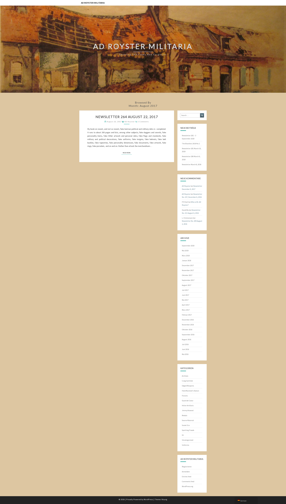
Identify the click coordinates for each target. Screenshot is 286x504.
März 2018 (186, 255)
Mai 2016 (185, 354)
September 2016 (188, 334)
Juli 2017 (185, 290)
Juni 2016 (185, 349)
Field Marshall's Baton (190, 391)
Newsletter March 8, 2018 (191, 164)
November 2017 (188, 270)
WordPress (148, 499)
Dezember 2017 (188, 265)
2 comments (143, 122)
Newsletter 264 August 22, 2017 (127, 117)
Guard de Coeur (187, 400)
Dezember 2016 (188, 320)
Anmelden (186, 471)
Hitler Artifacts (188, 405)
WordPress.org (187, 486)
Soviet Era (186, 425)
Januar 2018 (186, 260)
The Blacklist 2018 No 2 (191, 143)
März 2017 (186, 310)
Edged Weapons (188, 386)
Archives (185, 376)
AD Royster (129, 122)
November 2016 (188, 324)
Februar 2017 (187, 315)
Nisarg (164, 499)
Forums (185, 396)
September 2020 (188, 246)
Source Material (188, 420)
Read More (127, 153)
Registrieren (186, 466)
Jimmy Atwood (187, 410)
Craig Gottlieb (187, 381)
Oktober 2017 (187, 275)
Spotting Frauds (188, 430)
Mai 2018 (185, 250)
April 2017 (185, 305)
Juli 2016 (185, 344)
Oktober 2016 (187, 329)
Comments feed (188, 481)
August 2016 (186, 339)
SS (183, 435)
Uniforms (185, 445)
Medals (184, 415)
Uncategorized (187, 440)
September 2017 (188, 280)
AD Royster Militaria (93, 2)
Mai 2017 (185, 300)
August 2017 (186, 285)
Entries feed (186, 476)
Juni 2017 (185, 295)
